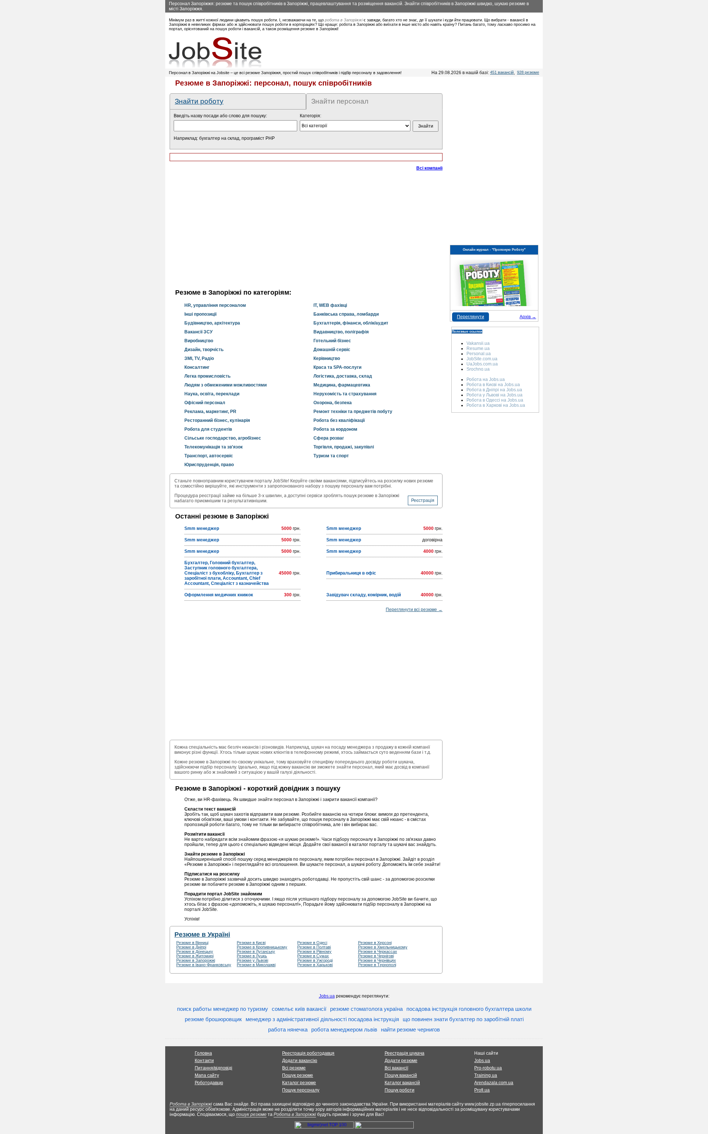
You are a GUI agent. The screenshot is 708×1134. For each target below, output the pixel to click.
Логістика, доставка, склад (342, 376)
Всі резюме (294, 1068)
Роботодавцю (209, 1082)
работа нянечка (288, 1029)
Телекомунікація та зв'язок (213, 447)
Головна (203, 1053)
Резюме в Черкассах (377, 951)
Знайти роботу (199, 101)
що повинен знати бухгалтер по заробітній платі (463, 1019)
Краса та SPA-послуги (337, 367)
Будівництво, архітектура (212, 323)
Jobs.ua (327, 996)
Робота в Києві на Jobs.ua (493, 384)
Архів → (528, 316)
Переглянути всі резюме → (414, 609)
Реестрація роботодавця (308, 1053)
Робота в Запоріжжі (191, 1104)
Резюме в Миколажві (256, 965)
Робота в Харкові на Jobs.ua (495, 405)
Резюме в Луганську (256, 951)
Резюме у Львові (252, 960)
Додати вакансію (299, 1060)
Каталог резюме (299, 1082)
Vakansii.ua (478, 343)
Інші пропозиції (200, 314)
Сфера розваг (328, 438)
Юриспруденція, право (209, 464)
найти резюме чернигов (410, 1029)
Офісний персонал (204, 402)
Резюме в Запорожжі (195, 960)
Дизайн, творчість (203, 349)
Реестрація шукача (404, 1053)
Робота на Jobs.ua (485, 379)
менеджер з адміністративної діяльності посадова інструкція (322, 1019)
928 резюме (528, 72)
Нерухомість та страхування (344, 393)
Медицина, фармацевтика (341, 385)
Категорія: (310, 115)
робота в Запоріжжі (343, 20)
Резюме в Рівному (314, 951)
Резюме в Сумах (313, 956)
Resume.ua (478, 348)
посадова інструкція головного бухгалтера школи (468, 1009)
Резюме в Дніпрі (191, 947)
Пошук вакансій (401, 1075)
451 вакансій (502, 72)
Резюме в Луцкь (252, 956)
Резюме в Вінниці (192, 942)
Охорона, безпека (332, 402)
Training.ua (485, 1075)
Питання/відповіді (213, 1068)
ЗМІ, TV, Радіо (199, 358)
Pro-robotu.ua (488, 1068)
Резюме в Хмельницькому (382, 947)
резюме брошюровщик (213, 1019)
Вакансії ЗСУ (198, 331)
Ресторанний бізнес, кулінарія (217, 420)
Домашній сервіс (331, 349)
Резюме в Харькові (315, 965)
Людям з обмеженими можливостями (225, 385)
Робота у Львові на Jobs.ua (494, 395)
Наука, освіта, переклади (211, 393)
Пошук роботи (399, 1090)
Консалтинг (196, 367)
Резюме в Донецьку (194, 951)
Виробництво (198, 340)
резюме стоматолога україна (366, 1009)
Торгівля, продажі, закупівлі (343, 447)
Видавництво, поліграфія (341, 331)
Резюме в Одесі (312, 942)
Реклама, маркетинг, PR (210, 411)
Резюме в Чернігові (376, 956)
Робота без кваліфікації (339, 420)
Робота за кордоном (335, 429)
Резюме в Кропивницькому (262, 947)
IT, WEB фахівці (330, 305)
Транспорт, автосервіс (208, 455)
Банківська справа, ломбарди (346, 314)
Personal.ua (478, 353)
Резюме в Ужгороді (315, 960)
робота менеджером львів (344, 1029)
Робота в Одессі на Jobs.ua (494, 400)
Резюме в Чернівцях (377, 960)
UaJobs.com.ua (482, 364)
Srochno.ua (478, 369)
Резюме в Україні (202, 934)
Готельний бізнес (332, 340)
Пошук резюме (297, 1075)
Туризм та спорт (331, 455)
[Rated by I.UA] (384, 1127)
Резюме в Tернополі (377, 965)
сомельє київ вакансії (299, 1009)
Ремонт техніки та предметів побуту (352, 411)
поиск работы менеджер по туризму (222, 1009)
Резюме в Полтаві (314, 947)
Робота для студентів (208, 429)
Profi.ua (482, 1090)
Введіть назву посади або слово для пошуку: (220, 115)
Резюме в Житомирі (195, 956)
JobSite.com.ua (481, 358)
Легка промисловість (207, 376)
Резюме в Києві (251, 942)
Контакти (204, 1060)
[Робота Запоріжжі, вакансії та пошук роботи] (215, 52)
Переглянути (470, 316)
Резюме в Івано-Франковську (203, 965)
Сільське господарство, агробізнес (222, 438)
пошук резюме (251, 1114)
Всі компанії (429, 168)
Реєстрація (422, 500)
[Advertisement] (306, 232)
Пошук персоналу (300, 1090)
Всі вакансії (396, 1068)
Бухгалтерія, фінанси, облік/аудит (350, 323)
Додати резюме (401, 1060)
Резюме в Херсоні (375, 942)
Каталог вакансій (402, 1082)
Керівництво (326, 358)
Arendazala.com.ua (493, 1082)
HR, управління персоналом (215, 305)
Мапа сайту (207, 1075)
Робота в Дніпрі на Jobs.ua (494, 389)
